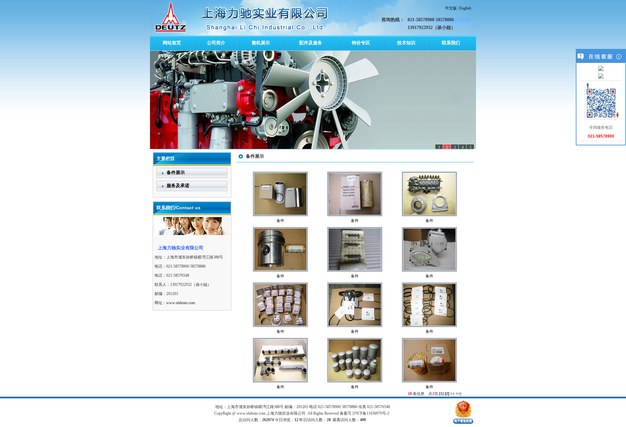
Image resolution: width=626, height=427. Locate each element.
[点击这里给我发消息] (601, 69)
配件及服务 (310, 42)
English (465, 8)
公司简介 (216, 42)
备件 (280, 220)
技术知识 (406, 42)
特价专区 (361, 42)
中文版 (451, 8)
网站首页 (172, 42)
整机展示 (261, 42)
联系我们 (451, 42)
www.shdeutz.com (180, 303)
